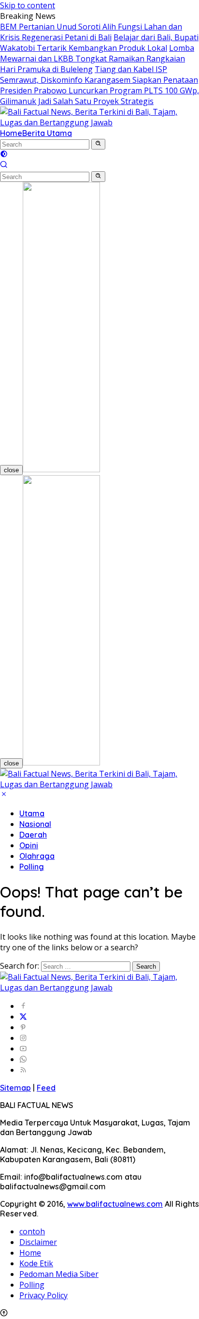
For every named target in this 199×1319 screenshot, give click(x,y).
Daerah (33, 834)
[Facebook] (23, 1006)
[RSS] (23, 1069)
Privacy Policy (43, 1295)
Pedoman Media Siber (59, 1274)
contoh (32, 1231)
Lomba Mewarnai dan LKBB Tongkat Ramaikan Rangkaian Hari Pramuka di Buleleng (97, 59)
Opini (28, 845)
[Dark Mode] (4, 155)
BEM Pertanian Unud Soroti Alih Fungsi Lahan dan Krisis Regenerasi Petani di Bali (91, 32)
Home (11, 133)
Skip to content (27, 5)
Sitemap (15, 1088)
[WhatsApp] (23, 1059)
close (11, 470)
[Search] (4, 165)
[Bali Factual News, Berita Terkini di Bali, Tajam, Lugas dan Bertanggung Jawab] (99, 122)
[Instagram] (23, 1038)
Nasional (35, 824)
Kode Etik (36, 1263)
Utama (31, 813)
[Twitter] (23, 1016)
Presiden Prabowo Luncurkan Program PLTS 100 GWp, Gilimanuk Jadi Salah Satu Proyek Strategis (99, 95)
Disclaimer (38, 1242)
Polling (31, 866)
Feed (46, 1088)
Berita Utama (47, 133)
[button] (98, 144)
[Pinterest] (23, 1027)
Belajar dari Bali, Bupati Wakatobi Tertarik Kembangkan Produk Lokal (99, 42)
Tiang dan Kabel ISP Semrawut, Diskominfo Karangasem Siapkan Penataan (99, 74)
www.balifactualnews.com (115, 1204)
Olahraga (37, 856)
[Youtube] (23, 1048)
